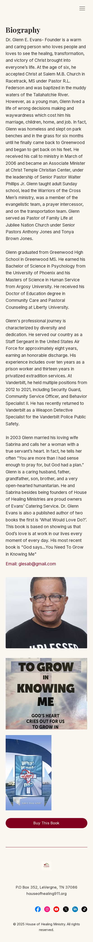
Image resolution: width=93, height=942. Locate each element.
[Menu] (82, 8)
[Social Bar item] (38, 909)
